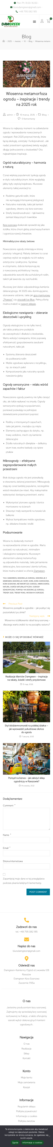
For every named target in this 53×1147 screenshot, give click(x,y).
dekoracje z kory (20, 581)
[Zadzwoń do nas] (26, 920)
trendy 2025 (8, 593)
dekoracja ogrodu (26, 578)
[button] (34, 21)
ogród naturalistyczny (21, 587)
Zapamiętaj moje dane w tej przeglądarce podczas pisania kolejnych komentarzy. (24, 880)
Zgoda (15, 1142)
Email (6, 848)
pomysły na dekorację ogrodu (30, 590)
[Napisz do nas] (26, 939)
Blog (44, 114)
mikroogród (43, 584)
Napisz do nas (26, 946)
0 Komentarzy (28, 118)
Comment (9, 805)
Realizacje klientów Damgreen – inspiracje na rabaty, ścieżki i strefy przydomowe (26, 678)
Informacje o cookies (32, 1142)
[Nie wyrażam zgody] (49, 1136)
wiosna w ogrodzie (35, 593)
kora (31, 581)
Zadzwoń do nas (26, 927)
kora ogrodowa (41, 581)
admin (10, 114)
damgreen (12, 578)
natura (6, 587)
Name (7, 835)
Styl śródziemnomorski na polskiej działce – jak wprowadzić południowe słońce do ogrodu (26, 729)
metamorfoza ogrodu (27, 584)
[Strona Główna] (4, 41)
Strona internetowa (13, 861)
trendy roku (19, 593)
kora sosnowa (9, 584)
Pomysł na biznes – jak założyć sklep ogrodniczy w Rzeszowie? (26, 779)
